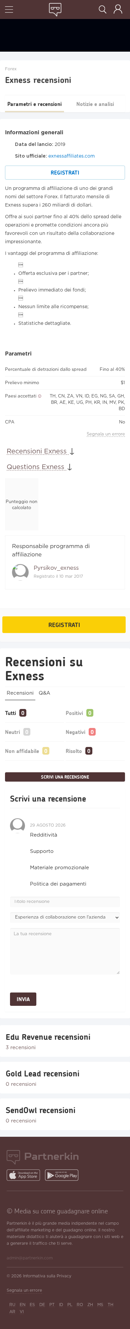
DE (42, 1305)
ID (61, 1305)
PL (69, 1305)
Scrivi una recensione (65, 777)
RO (80, 1305)
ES (32, 1305)
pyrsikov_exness (56, 568)
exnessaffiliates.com (71, 156)
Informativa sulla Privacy (47, 1276)
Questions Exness (36, 467)
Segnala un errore (106, 434)
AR (12, 1312)
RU (12, 1305)
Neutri (12, 732)
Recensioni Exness (38, 451)
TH (110, 1305)
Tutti (10, 713)
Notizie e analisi (95, 104)
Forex (11, 69)
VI (22, 1312)
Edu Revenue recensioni (48, 1037)
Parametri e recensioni (34, 104)
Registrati (65, 172)
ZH (90, 1305)
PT (52, 1305)
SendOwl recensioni (40, 1110)
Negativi (75, 732)
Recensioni (20, 693)
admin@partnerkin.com (30, 1258)
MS (100, 1305)
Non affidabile (22, 751)
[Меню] (9, 10)
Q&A (44, 693)
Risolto (74, 751)
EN (22, 1305)
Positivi (74, 713)
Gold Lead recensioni (42, 1073)
